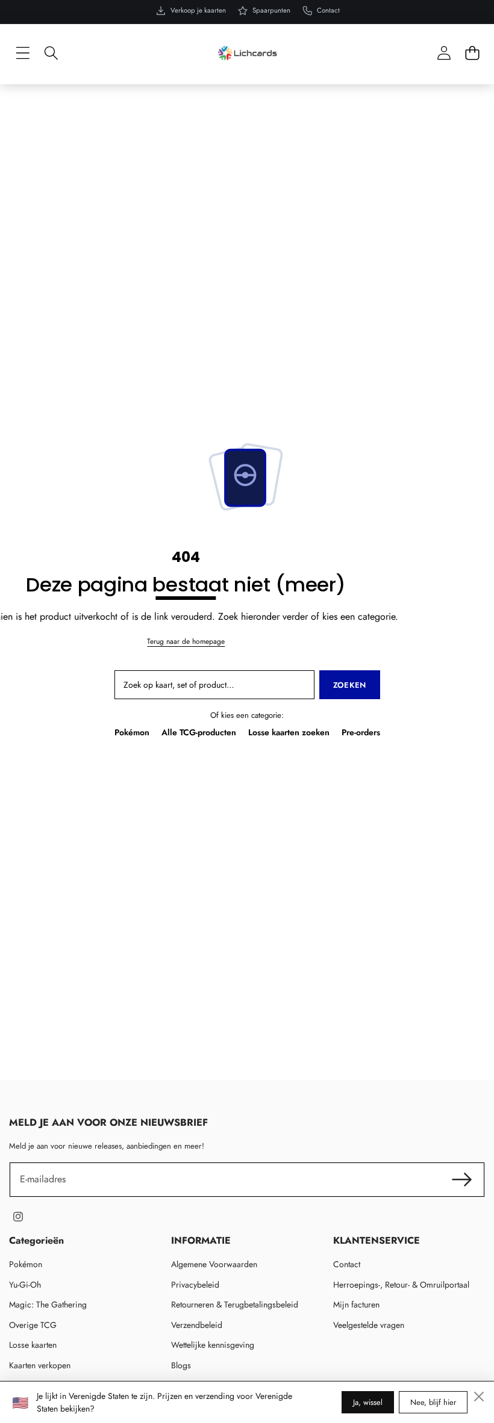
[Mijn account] (443, 53)
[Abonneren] (462, 1179)
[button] (472, 53)
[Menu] (22, 53)
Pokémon (131, 732)
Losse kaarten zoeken (289, 732)
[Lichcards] (247, 53)
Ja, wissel (368, 1402)
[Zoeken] (50, 53)
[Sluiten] (479, 1397)
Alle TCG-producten (198, 732)
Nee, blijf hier (433, 1402)
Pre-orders (361, 732)
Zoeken (349, 685)
